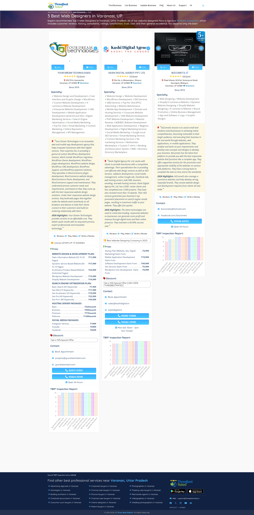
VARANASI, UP (65, 12)
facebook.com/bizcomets (174, 215)
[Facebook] (171, 503)
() (80, 76)
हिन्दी (89, 12)
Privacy (173, 507)
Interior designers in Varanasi (103, 502)
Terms (182, 507)
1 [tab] (69, 61)
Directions (84, 83)
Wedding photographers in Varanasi (147, 502)
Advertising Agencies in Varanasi (64, 486)
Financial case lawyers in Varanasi (105, 498)
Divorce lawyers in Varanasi (103, 494)
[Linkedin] (191, 503)
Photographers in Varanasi (143, 486)
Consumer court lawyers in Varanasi (66, 502)
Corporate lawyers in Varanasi (104, 486)
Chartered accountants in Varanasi (65, 498)
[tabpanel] (74, 49)
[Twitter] (176, 503)
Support (183, 5)
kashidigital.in (115, 310)
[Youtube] (186, 503)
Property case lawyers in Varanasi (146, 490)
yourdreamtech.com (65, 364)
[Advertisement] (127, 453)
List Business (131, 5)
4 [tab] (128, 61)
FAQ (161, 5)
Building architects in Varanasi (63, 494)
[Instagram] (181, 503)
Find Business (115, 5)
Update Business (148, 5)
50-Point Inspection (187, 20)
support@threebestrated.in (188, 498)
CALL (58, 67)
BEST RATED (52, 12)
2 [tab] (71, 61)
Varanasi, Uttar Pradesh (129, 480)
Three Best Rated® (125, 512)
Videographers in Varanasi (143, 498)
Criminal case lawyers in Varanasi (105, 490)
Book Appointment (64, 351)
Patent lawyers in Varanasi (102, 506)
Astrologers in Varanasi (60, 490)
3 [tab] (73, 61)
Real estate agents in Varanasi (145, 494)
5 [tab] (130, 61)
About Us (171, 5)
